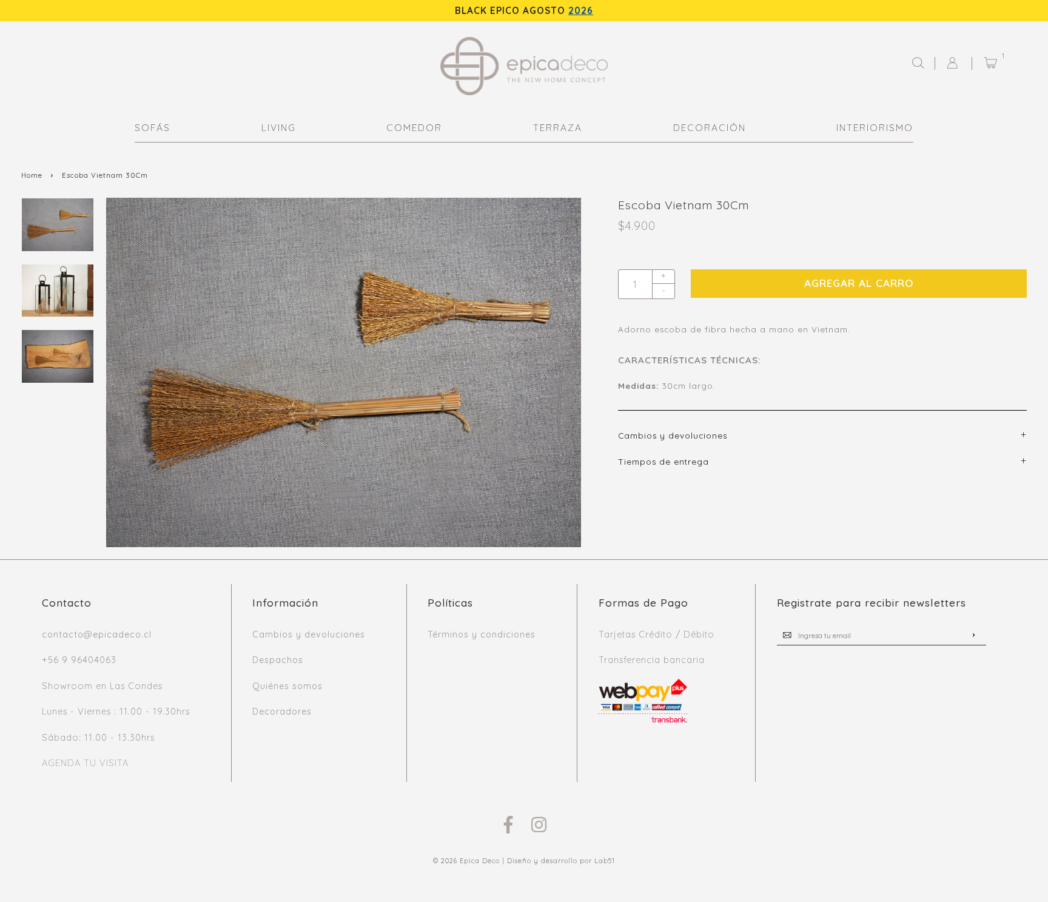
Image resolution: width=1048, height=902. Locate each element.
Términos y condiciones (482, 634)
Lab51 (604, 861)
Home (31, 175)
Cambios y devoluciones (308, 634)
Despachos (277, 660)
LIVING (278, 127)
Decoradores (282, 711)
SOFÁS (152, 127)
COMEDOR (414, 127)
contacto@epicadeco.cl (97, 634)
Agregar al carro (858, 283)
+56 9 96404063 (79, 660)
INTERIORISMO (874, 127)
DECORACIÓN (709, 127)
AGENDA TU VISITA (85, 763)
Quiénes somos (287, 686)
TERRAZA (557, 127)
